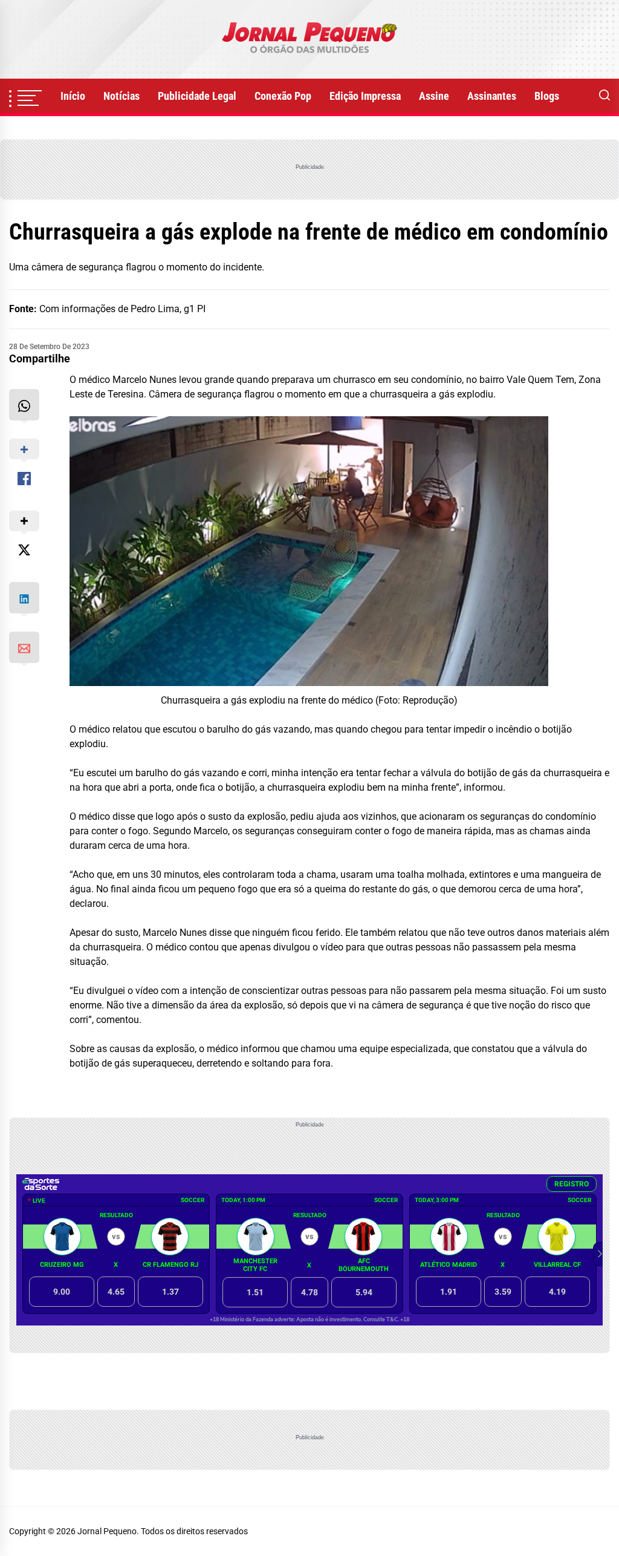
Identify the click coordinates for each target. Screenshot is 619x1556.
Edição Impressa (365, 96)
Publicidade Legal (197, 96)
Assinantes (491, 96)
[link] (309, 39)
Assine (434, 96)
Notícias (121, 96)
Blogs (546, 96)
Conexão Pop (282, 96)
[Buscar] (604, 96)
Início (72, 96)
